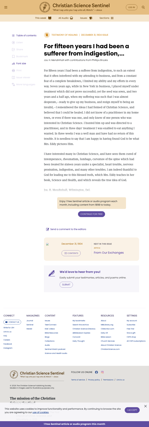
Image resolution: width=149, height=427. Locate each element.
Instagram (7, 348)
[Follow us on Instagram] (102, 372)
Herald (29, 329)
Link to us (7, 332)
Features (78, 315)
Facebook (7, 344)
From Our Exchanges (109, 253)
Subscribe (131, 325)
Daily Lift (104, 333)
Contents (73, 253)
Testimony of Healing (65, 35)
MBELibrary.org (107, 325)
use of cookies (40, 412)
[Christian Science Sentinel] (74, 7)
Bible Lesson (106, 337)
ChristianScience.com (110, 349)
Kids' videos (50, 329)
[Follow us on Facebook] (96, 372)
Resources (107, 315)
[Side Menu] (5, 7)
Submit (66, 284)
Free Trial (130, 329)
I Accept (132, 410)
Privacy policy (94, 379)
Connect (9, 315)
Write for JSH (8, 328)
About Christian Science (111, 345)
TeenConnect (50, 325)
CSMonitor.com (107, 329)
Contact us (14, 322)
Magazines (32, 315)
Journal (29, 321)
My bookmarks (79, 321)
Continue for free (91, 214)
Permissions (108, 379)
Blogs (47, 337)
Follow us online (81, 372)
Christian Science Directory (84, 329)
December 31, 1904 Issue (94, 35)
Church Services (108, 341)
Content (50, 315)
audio (56, 353)
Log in (131, 7)
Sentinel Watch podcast (55, 349)
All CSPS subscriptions (136, 341)
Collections (49, 341)
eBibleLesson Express (81, 333)
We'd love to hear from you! (80, 272)
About (103, 321)
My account (132, 321)
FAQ (5, 336)
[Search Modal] (143, 7)
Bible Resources (51, 333)
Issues (47, 321)
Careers (6, 340)
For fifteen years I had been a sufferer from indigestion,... (86, 50)
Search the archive (81, 325)
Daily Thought (79, 341)
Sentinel (29, 325)
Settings (132, 315)
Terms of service (78, 379)
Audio (47, 345)
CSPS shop (131, 337)
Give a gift (131, 333)
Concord (76, 337)
